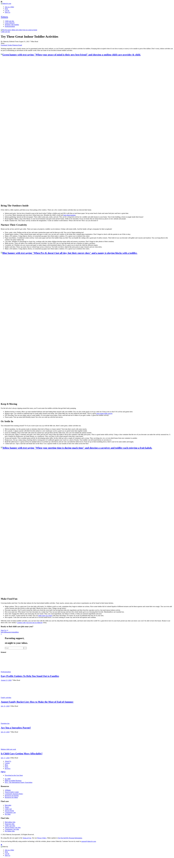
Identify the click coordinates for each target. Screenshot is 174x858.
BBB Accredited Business (13, 780)
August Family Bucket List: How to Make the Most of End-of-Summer (37, 702)
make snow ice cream (45, 615)
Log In (7, 853)
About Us (8, 761)
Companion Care (10, 812)
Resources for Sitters (11, 797)
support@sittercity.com (88, 841)
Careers (7, 763)
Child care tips (5, 32)
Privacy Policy (41, 838)
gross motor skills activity (104, 413)
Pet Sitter (8, 814)
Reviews (7, 768)
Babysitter (8, 805)
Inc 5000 (7, 779)
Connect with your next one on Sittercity (30, 622)
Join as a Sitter (9, 850)
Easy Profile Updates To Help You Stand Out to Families (30, 676)
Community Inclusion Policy (14, 794)
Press (6, 767)
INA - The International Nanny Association (18, 782)
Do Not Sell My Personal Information (70, 838)
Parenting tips (5, 723)
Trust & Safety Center (12, 792)
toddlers (16, 632)
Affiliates (8, 790)
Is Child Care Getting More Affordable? (21, 753)
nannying (11, 632)
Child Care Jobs (10, 826)
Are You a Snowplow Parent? (16, 727)
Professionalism (6, 672)
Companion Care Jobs (12, 829)
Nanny (7, 807)
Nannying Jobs (9, 824)
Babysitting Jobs (10, 822)
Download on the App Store (14, 775)
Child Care (8, 809)
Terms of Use (27, 838)
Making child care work (8, 749)
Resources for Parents (12, 795)
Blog (6, 765)
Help (6, 852)
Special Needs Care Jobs (13, 827)
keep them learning (69, 215)
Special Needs (9, 811)
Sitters (4, 16)
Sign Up (4, 630)
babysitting (4, 632)
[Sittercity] (6, 3)
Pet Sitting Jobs (10, 831)
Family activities (6, 697)
